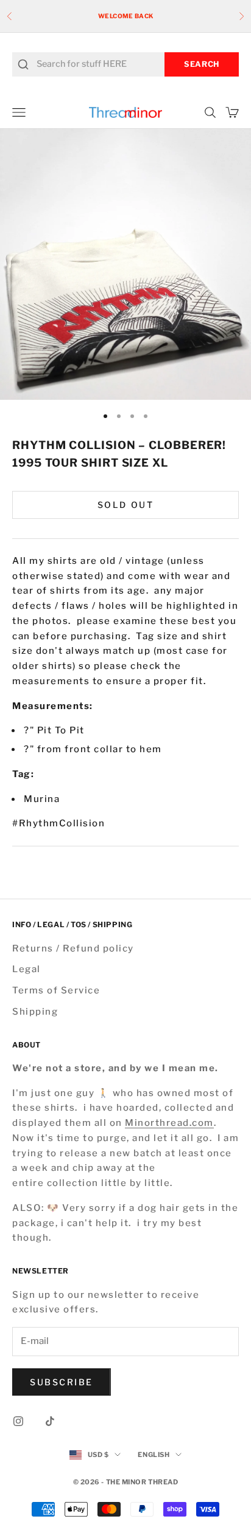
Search (201, 64)
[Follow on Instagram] (18, 1421)
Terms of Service (56, 990)
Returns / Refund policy (73, 948)
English (153, 1454)
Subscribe (61, 1382)
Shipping (35, 1011)
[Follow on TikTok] (50, 1421)
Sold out (125, 504)
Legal (26, 969)
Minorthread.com (169, 1122)
